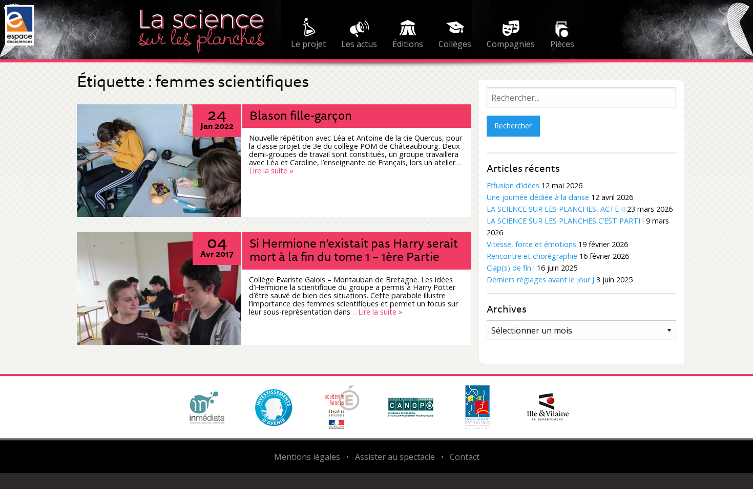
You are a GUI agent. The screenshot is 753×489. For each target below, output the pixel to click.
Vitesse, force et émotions (531, 244)
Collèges (454, 44)
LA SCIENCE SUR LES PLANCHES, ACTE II (556, 209)
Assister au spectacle (395, 456)
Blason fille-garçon (300, 115)
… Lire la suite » (376, 312)
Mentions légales (307, 456)
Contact (464, 456)
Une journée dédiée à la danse (538, 197)
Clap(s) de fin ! (511, 268)
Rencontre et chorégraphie (532, 256)
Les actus (359, 44)
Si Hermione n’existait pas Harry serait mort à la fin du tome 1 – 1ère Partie (353, 249)
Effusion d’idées (513, 185)
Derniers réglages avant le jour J (540, 279)
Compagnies (511, 44)
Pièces (562, 44)
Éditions (407, 44)
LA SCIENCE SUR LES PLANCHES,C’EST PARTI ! (565, 221)
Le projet (308, 44)
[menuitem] (308, 34)
